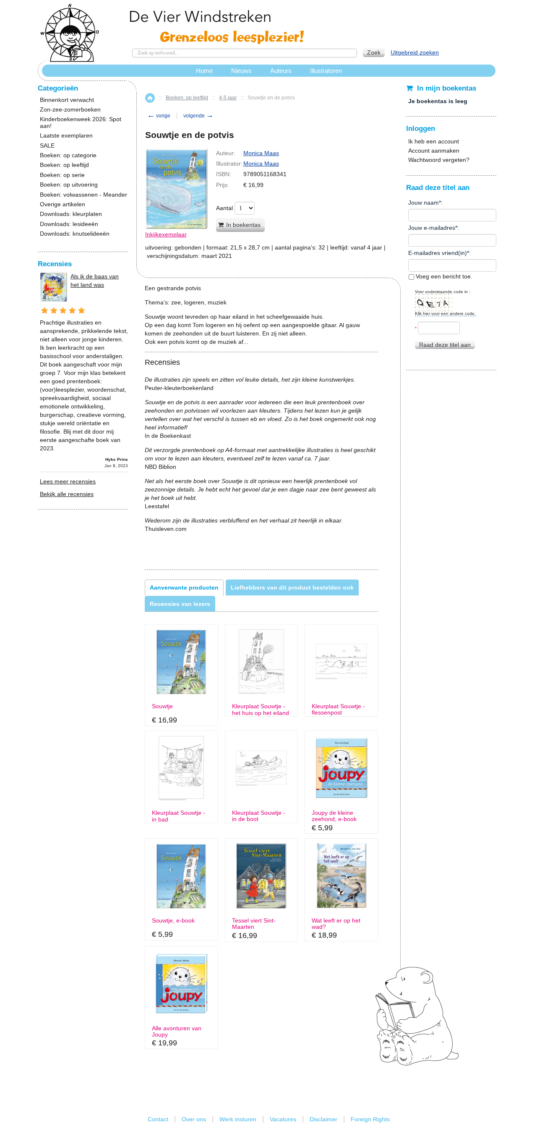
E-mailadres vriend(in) (437, 253)
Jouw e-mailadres (431, 227)
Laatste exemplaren (66, 136)
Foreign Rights (370, 1119)
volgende (198, 116)
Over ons (194, 1119)
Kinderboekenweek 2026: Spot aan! (80, 122)
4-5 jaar (228, 98)
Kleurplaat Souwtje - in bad (178, 816)
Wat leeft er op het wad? (336, 923)
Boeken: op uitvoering (69, 185)
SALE (47, 146)
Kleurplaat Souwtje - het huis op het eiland (260, 709)
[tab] (184, 587)
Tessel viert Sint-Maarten (254, 923)
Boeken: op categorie (68, 155)
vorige (158, 116)
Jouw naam (423, 202)
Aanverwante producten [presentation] (184, 587)
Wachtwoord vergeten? (438, 159)
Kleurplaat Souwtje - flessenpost (338, 709)
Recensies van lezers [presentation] (180, 603)
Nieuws (241, 70)
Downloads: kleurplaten (71, 214)
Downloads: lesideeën (69, 224)
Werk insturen (237, 1119)
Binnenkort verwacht (67, 100)
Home (150, 98)
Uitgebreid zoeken (415, 52)
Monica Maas (261, 153)
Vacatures (283, 1119)
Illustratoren (326, 70)
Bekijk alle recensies (67, 494)
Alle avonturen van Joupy (176, 1031)
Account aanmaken (433, 150)
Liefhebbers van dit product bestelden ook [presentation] (292, 587)
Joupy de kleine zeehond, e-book (334, 816)
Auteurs (281, 70)
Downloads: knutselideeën (74, 234)
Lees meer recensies (68, 481)
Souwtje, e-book (173, 920)
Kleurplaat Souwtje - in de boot (258, 816)
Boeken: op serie (62, 175)
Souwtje (162, 706)
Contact (158, 1119)
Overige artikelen (62, 204)
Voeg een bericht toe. (443, 276)
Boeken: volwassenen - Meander (83, 195)
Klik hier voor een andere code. (445, 313)
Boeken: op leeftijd (187, 98)
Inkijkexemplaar (166, 234)
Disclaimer (323, 1119)
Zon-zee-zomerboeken (70, 110)
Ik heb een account (433, 141)
